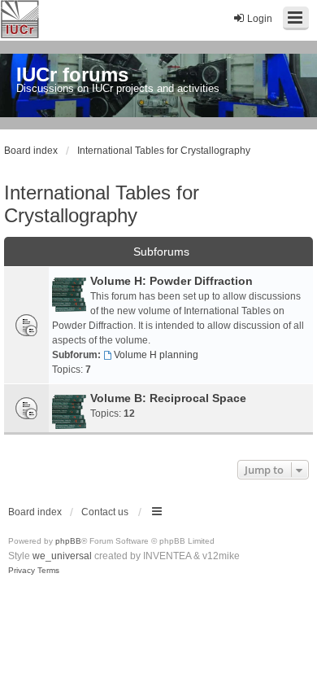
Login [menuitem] (259, 18)
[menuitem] (21, 570)
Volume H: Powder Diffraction (171, 280)
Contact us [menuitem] (104, 512)
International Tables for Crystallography (101, 204)
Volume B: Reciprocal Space (168, 398)
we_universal (62, 556)
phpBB (68, 540)
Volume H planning (156, 355)
